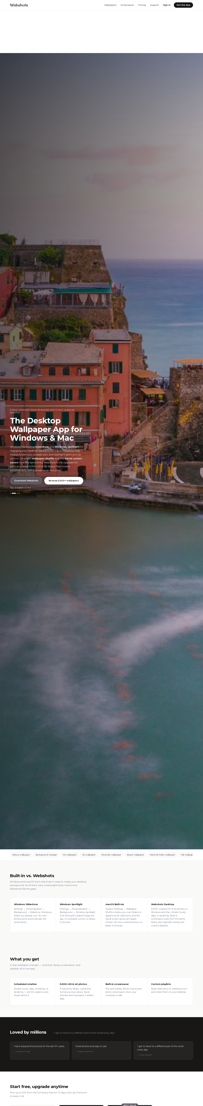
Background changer (46, 855)
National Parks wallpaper (162, 855)
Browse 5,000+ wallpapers (64, 480)
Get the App (183, 5)
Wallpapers (110, 5)
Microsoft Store (40, 487)
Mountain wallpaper (111, 855)
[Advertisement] (89, 31)
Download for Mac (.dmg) (62, 487)
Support (154, 5)
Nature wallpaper (21, 855)
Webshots (19, 5)
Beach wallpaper (135, 855)
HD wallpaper (70, 855)
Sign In (167, 5)
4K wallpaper (89, 855)
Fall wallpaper (188, 855)
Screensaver (127, 5)
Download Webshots (26, 480)
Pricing (142, 5)
